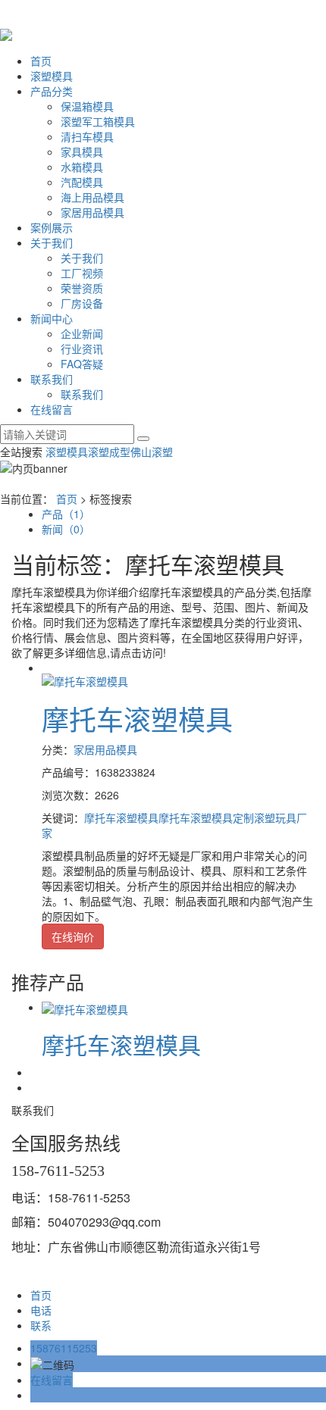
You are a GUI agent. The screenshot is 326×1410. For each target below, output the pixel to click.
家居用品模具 (92, 212)
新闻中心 (51, 318)
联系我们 (51, 378)
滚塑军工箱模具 (98, 121)
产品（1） (66, 513)
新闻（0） (66, 528)
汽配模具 (82, 181)
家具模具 (82, 151)
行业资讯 (82, 348)
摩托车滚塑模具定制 (206, 817)
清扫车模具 (87, 136)
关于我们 (51, 242)
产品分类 (51, 90)
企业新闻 (82, 333)
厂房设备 (82, 303)
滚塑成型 (109, 451)
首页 (41, 60)
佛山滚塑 (151, 451)
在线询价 (73, 936)
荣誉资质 (82, 287)
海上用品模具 (92, 197)
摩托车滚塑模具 (137, 718)
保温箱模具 (87, 106)
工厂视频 (82, 272)
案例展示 (51, 227)
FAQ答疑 (82, 363)
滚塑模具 (51, 75)
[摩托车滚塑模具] (85, 679)
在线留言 (51, 409)
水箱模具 (82, 166)
